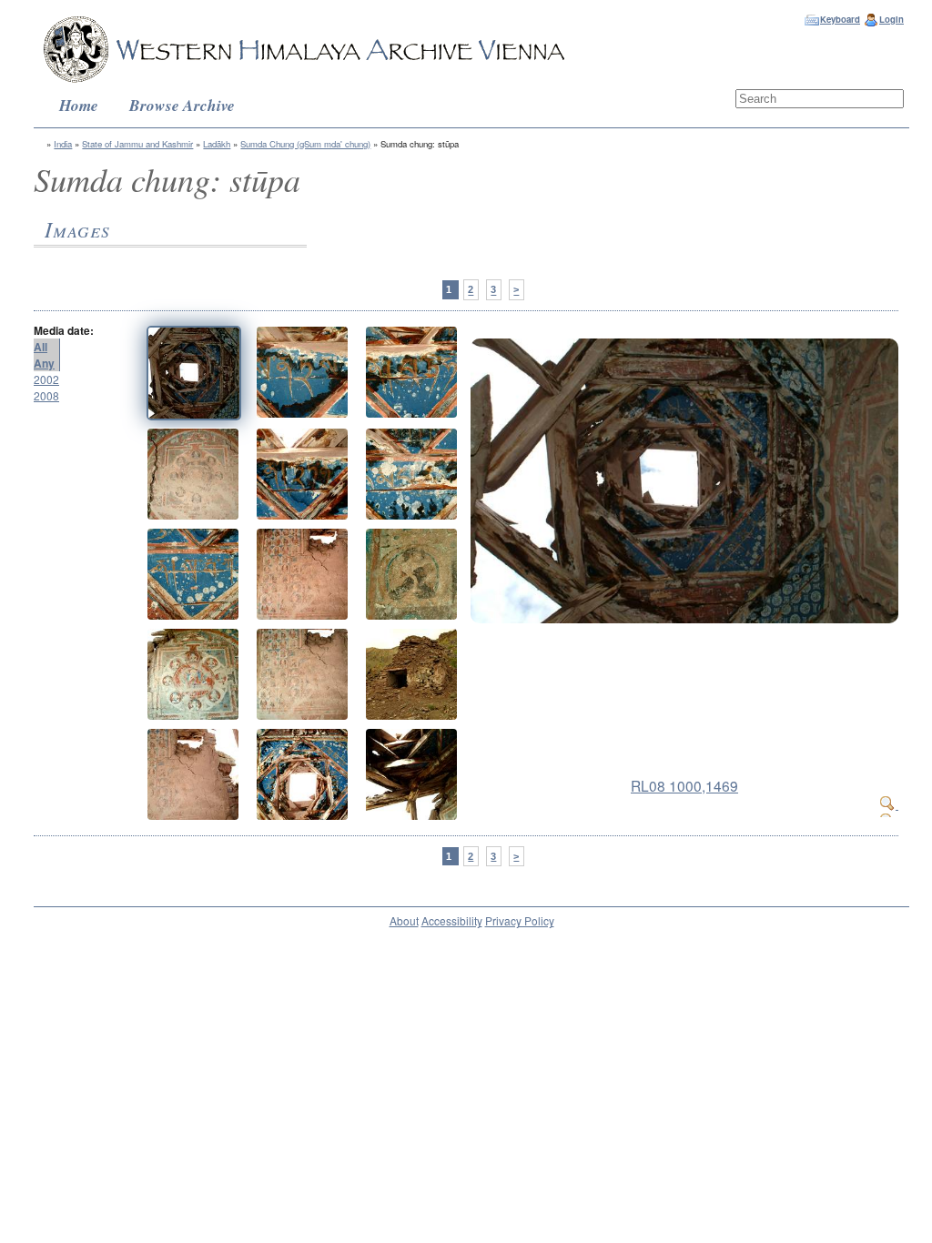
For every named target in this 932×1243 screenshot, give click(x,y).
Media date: (64, 330)
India (63, 143)
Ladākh (216, 143)
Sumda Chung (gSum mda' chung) (305, 143)
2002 (46, 379)
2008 (46, 395)
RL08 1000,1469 (684, 785)
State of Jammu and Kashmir (137, 143)
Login (891, 19)
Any (44, 363)
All (40, 347)
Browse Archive (182, 105)
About (404, 920)
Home (78, 105)
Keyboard (840, 19)
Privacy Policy (519, 920)
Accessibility (451, 920)
